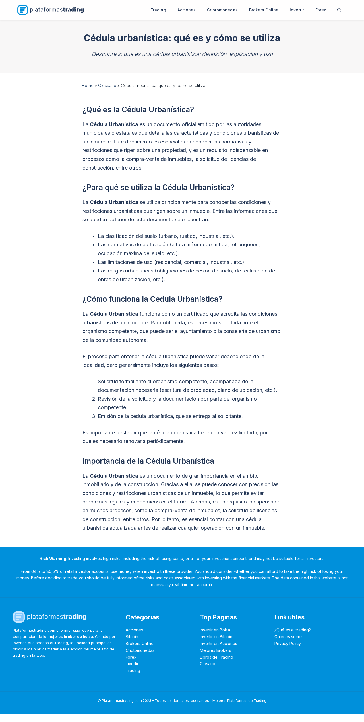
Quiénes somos (288, 636)
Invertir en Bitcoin (216, 636)
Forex (320, 9)
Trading (158, 9)
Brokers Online (264, 9)
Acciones (186, 9)
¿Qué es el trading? (292, 629)
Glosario (207, 663)
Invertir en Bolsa (215, 629)
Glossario (107, 85)
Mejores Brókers (215, 650)
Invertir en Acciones (218, 643)
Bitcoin (132, 636)
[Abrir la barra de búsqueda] (339, 9)
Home (88, 85)
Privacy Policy (287, 643)
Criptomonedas (222, 9)
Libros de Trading (216, 657)
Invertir (297, 9)
